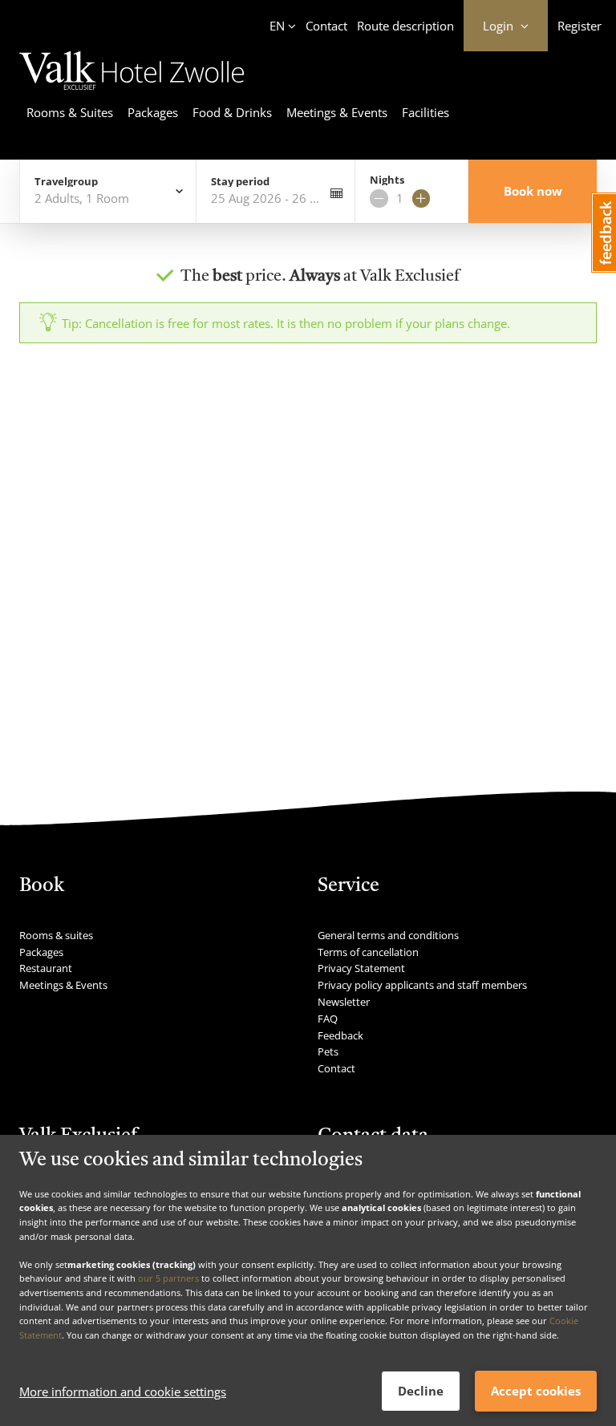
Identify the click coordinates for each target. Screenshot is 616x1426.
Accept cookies (536, 1391)
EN (277, 26)
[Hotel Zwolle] (132, 92)
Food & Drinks (232, 112)
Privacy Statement (361, 968)
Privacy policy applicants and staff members (422, 985)
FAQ (328, 1018)
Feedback (340, 1035)
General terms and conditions (388, 935)
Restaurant (45, 968)
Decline (421, 1391)
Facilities (425, 112)
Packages (153, 112)
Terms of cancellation (368, 952)
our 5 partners (168, 1278)
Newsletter (344, 1002)
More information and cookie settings (122, 1391)
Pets (328, 1051)
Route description (405, 26)
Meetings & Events (336, 112)
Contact (326, 26)
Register (579, 26)
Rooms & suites (56, 935)
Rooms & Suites (69, 112)
